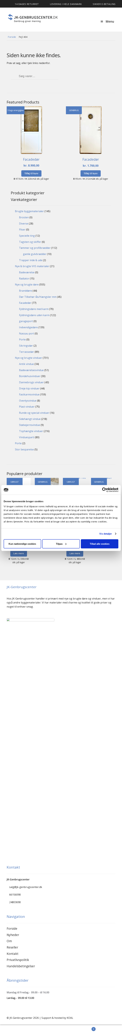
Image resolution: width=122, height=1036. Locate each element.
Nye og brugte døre (27, 284)
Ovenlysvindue (27, 400)
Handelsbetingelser (21, 966)
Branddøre (25, 290)
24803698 (15, 902)
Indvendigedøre (28, 327)
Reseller (12, 947)
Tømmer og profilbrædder (35, 248)
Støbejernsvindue (29, 425)
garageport (26, 321)
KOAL (70, 1018)
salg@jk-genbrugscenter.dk (25, 887)
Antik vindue (26, 364)
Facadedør (25, 303)
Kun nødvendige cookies (22, 543)
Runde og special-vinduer (34, 413)
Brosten (24, 217)
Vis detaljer (105, 533)
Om (9, 941)
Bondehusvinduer (29, 376)
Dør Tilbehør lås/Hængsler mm (37, 297)
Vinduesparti (26, 437)
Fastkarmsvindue (29, 394)
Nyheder (13, 935)
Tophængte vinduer (31, 431)
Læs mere (18, 553)
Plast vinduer (27, 406)
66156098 (15, 894)
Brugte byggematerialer (29, 211)
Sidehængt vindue (30, 419)
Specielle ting (27, 235)
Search (30, 1030)
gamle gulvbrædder (34, 254)
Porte (22, 339)
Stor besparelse (24, 449)
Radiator (24, 278)
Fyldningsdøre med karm (33, 309)
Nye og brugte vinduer (28, 358)
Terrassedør (26, 352)
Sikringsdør (26, 345)
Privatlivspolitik (18, 960)
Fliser (22, 229)
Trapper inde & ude (30, 260)
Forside (12, 36)
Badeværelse (26, 272)
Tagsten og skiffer (30, 242)
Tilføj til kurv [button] (31, 173)
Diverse (23, 223)
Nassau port (26, 333)
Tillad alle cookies (99, 543)
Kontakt (12, 953)
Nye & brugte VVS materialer (32, 266)
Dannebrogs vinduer (31, 382)
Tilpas (59, 543)
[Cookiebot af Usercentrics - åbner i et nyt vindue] (104, 490)
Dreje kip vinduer (29, 388)
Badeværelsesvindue (31, 370)
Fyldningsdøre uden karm (34, 315)
